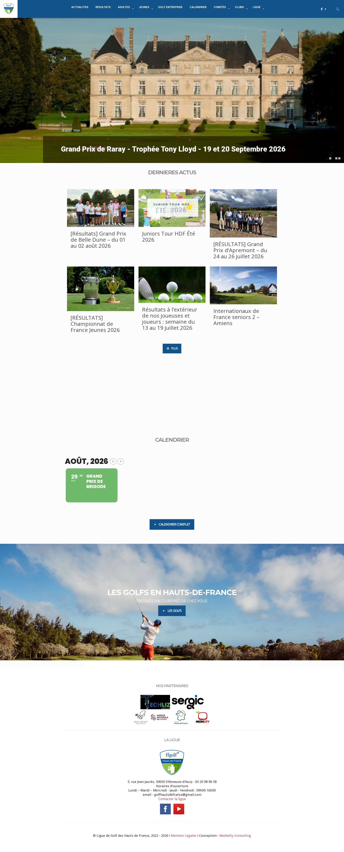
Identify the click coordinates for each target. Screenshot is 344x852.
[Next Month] (121, 461)
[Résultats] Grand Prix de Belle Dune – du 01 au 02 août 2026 (98, 239)
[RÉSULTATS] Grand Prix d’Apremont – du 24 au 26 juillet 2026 (240, 250)
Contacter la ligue (172, 799)
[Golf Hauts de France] (9, 13)
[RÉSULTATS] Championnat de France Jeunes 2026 (95, 323)
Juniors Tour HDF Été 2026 (168, 236)
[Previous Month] (113, 461)
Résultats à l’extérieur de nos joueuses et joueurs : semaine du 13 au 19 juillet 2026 (169, 318)
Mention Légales (183, 835)
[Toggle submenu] (124, 16)
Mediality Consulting (235, 835)
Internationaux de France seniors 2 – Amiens (236, 317)
